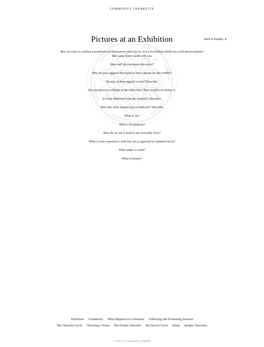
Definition (77, 319)
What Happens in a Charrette (126, 319)
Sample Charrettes (195, 325)
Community (95, 319)
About (178, 325)
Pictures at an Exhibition (132, 39)
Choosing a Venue (98, 325)
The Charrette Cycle (69, 325)
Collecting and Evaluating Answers (171, 319)
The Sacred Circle (156, 325)
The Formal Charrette (127, 325)
